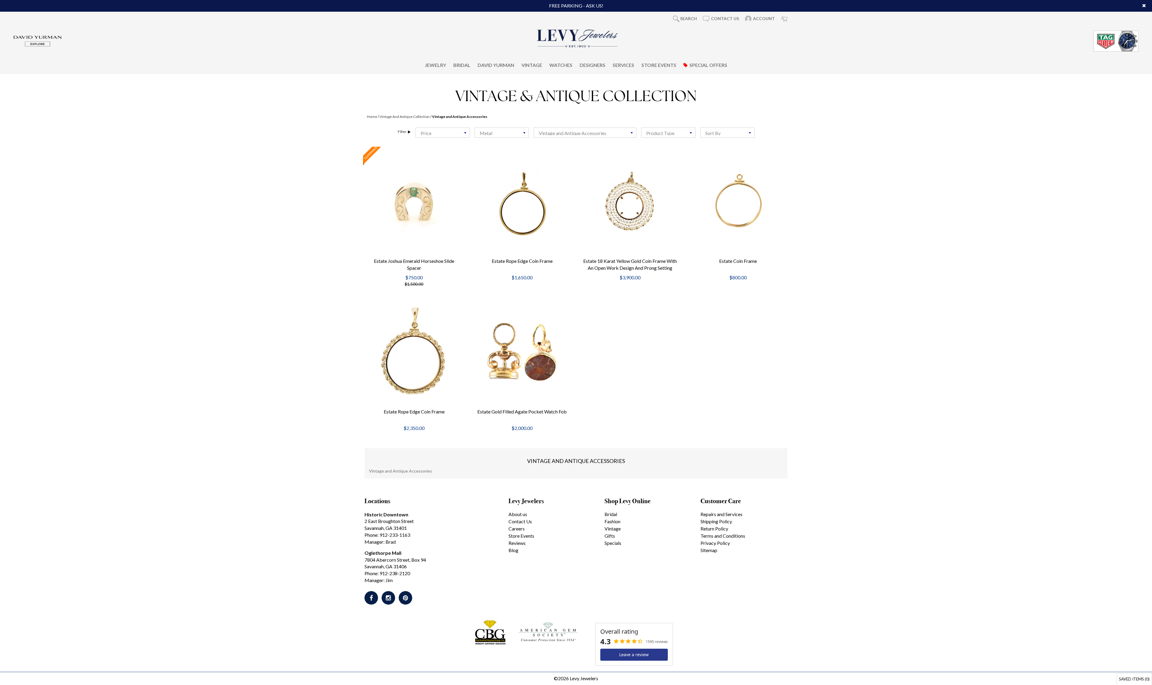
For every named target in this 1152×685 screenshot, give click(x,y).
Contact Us (520, 521)
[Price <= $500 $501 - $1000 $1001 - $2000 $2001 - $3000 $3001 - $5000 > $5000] (443, 133)
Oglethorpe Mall (382, 553)
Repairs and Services (721, 514)
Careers (516, 528)
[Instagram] (388, 598)
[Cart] (784, 18)
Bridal (461, 65)
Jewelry (435, 65)
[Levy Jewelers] (577, 38)
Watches (560, 65)
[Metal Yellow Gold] (502, 133)
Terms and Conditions (722, 536)
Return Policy (714, 528)
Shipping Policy (716, 521)
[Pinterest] (405, 598)
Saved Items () (1134, 679)
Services (623, 65)
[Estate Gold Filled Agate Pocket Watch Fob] (522, 352)
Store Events (658, 65)
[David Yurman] (38, 40)
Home (372, 116)
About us (517, 514)
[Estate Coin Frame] (738, 201)
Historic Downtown (386, 514)
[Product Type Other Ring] (668, 133)
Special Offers (708, 65)
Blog (513, 550)
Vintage (531, 65)
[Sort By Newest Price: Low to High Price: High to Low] (727, 133)
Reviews (517, 543)
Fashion (612, 521)
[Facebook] (371, 598)
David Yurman (496, 65)
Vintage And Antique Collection (405, 116)
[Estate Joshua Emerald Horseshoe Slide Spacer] (414, 201)
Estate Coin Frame (738, 261)
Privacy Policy (715, 543)
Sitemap (708, 550)
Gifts (609, 536)
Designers (592, 65)
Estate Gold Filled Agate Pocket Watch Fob (522, 411)
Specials (612, 543)
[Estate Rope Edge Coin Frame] (522, 201)
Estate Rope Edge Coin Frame (522, 261)
